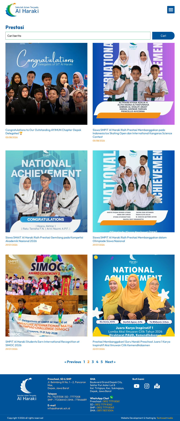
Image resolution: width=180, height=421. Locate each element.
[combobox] (77, 35)
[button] (171, 9)
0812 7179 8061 (111, 401)
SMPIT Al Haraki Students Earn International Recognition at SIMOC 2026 (42, 343)
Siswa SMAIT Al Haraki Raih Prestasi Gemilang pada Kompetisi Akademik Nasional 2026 (44, 239)
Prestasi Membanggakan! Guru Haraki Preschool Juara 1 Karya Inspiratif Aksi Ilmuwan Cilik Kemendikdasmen (131, 343)
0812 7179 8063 (105, 407)
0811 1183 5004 (105, 410)
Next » (110, 362)
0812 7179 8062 (103, 404)
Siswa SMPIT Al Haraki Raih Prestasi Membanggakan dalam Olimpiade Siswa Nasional (130, 239)
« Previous (73, 362)
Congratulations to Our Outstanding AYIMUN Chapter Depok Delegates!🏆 (43, 131)
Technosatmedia (165, 417)
